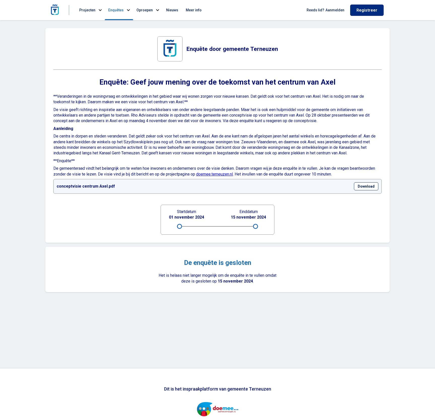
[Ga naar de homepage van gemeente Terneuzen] (54, 10)
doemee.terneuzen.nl (214, 174)
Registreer (366, 10)
